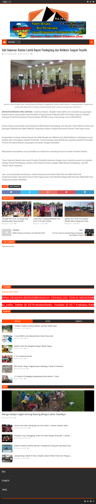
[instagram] (93, 501)
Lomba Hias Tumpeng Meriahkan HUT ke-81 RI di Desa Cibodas (47, 220)
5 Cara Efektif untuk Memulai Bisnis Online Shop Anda (33, 336)
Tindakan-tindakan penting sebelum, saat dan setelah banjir (35, 326)
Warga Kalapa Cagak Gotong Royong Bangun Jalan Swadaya (33, 414)
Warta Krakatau (14, 186)
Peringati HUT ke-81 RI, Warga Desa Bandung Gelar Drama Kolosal (15, 220)
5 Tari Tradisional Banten (23, 356)
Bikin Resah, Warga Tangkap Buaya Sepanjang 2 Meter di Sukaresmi (38, 366)
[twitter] (90, 2)
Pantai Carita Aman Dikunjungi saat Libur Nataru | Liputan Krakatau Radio (41, 425)
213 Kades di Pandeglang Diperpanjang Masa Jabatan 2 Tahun (36, 376)
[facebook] (88, 2)
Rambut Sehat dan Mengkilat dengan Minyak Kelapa (33, 346)
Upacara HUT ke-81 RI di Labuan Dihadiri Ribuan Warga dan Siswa (76, 220)
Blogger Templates (28, 501)
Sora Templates (15, 501)
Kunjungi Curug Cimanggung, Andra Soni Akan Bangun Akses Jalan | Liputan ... (43, 436)
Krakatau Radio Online (10, 292)
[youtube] (93, 2)
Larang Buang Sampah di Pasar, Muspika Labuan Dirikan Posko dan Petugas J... (43, 456)
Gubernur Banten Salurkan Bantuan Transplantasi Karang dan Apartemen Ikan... (43, 446)
